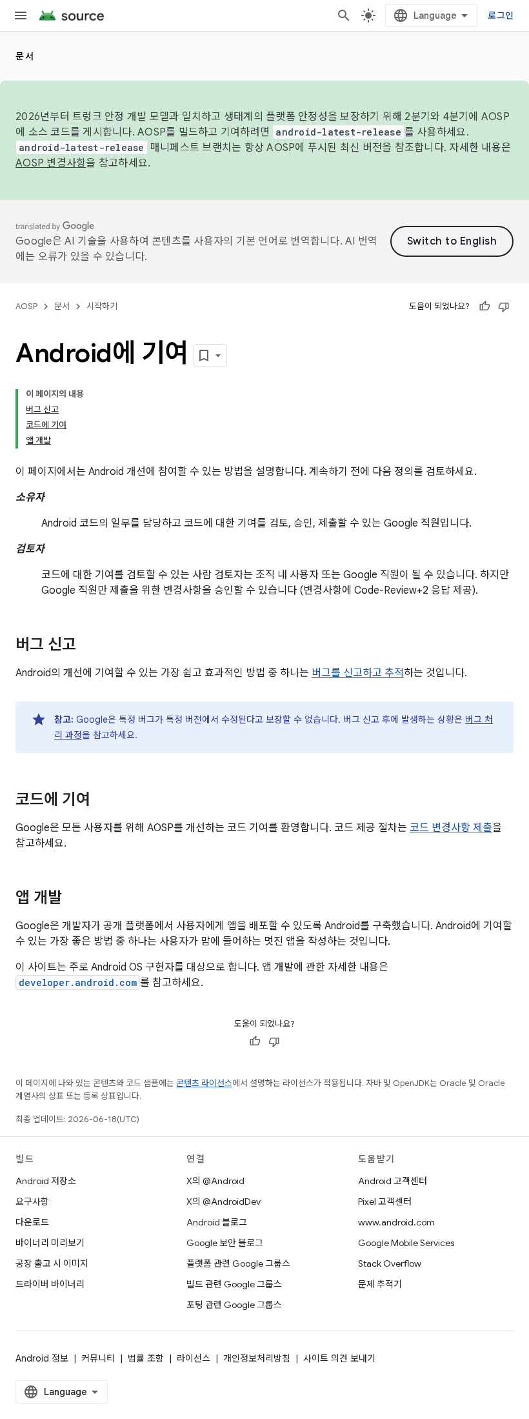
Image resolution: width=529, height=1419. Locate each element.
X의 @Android (215, 1181)
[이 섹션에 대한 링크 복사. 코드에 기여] (103, 801)
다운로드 (32, 1222)
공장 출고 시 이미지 (51, 1263)
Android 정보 (41, 1358)
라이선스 (193, 1358)
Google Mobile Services (406, 1243)
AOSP (26, 306)
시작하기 (101, 306)
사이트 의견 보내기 (339, 1358)
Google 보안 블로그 (224, 1243)
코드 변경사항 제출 (451, 827)
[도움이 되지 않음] (504, 306)
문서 (24, 56)
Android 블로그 (216, 1222)
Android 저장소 (45, 1181)
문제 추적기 (380, 1284)
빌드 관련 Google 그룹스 (234, 1284)
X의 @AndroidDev (223, 1201)
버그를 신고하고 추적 (358, 673)
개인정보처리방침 (256, 1358)
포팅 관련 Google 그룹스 (234, 1305)
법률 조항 (146, 1358)
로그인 (501, 15)
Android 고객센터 (392, 1181)
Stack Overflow (389, 1263)
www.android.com (396, 1222)
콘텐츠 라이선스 (204, 1083)
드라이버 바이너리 (50, 1284)
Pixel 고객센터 (385, 1201)
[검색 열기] (344, 15)
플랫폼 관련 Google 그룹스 (238, 1263)
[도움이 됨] (484, 306)
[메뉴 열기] (21, 15)
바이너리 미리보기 (50, 1243)
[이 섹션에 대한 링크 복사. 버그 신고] (89, 646)
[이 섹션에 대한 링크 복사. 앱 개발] (75, 899)
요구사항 (32, 1201)
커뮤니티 (98, 1358)
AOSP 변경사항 (50, 163)
